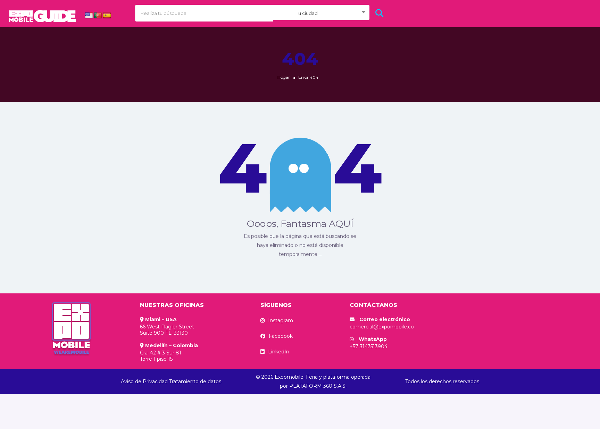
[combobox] (321, 13)
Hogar (283, 77)
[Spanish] (107, 15)
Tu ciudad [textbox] (307, 13)
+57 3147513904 (369, 346)
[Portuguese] (98, 15)
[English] (89, 15)
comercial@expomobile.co (382, 327)
